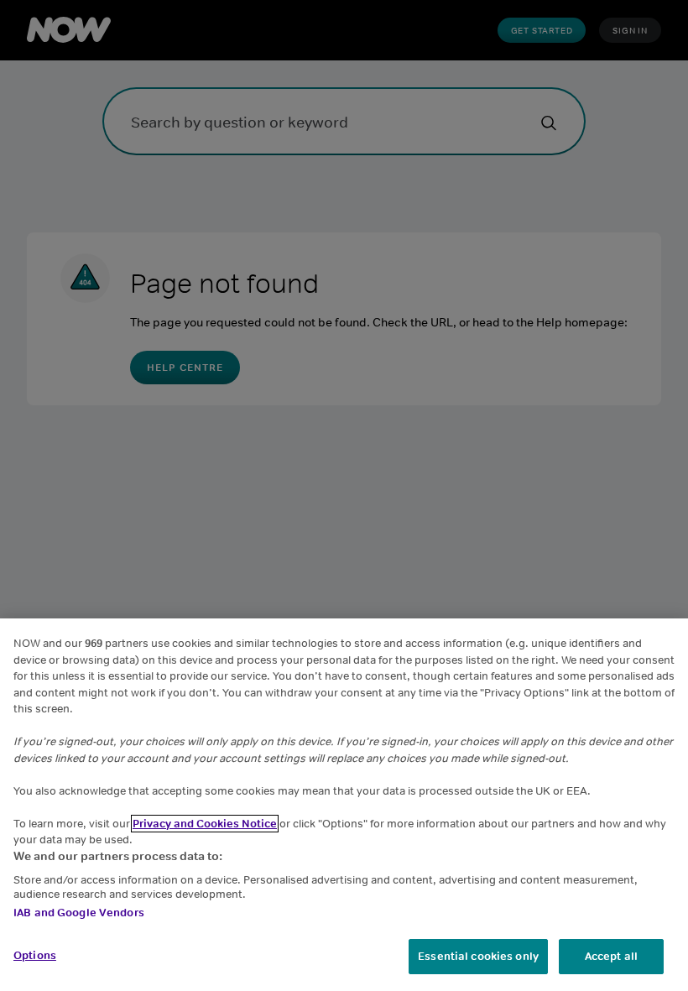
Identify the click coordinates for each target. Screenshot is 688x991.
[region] (344, 804)
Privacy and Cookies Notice (205, 823)
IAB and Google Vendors (78, 912)
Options (34, 955)
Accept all (611, 956)
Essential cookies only (478, 956)
